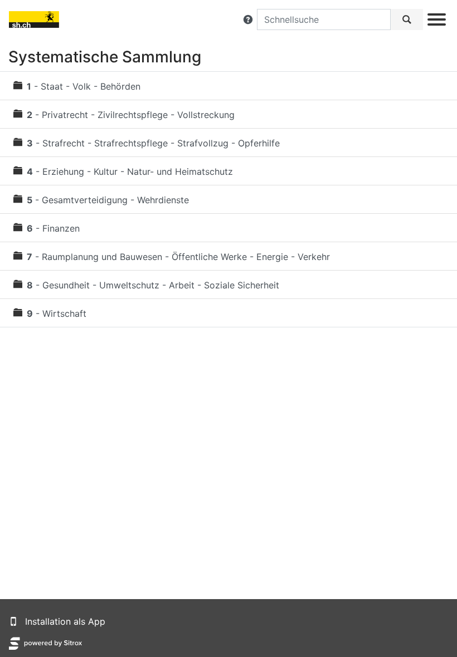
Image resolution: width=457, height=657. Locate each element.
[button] (248, 19)
